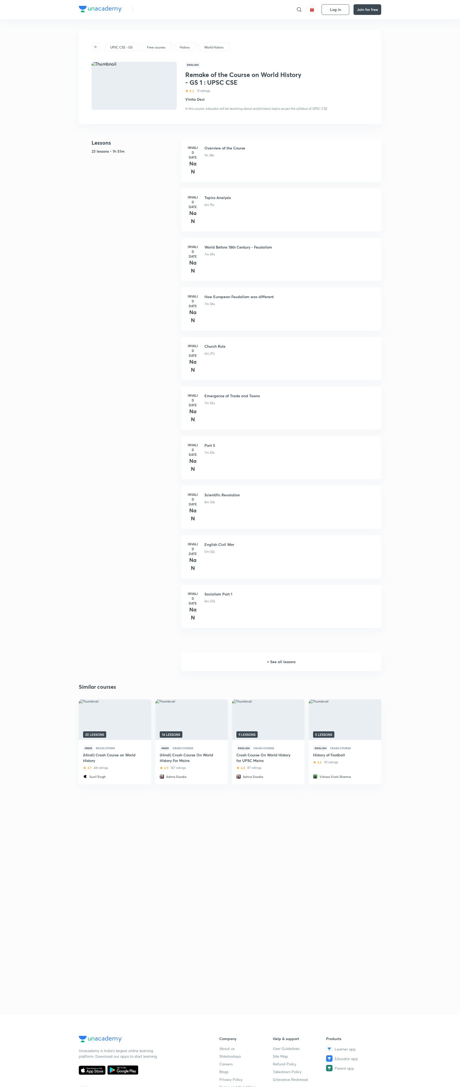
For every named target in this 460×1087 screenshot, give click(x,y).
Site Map (280, 1056)
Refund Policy (284, 1063)
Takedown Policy (287, 1071)
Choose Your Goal (160, 9)
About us (227, 1048)
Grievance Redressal (290, 1079)
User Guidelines (286, 1048)
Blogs (223, 1071)
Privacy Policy (231, 1079)
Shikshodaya (230, 1056)
